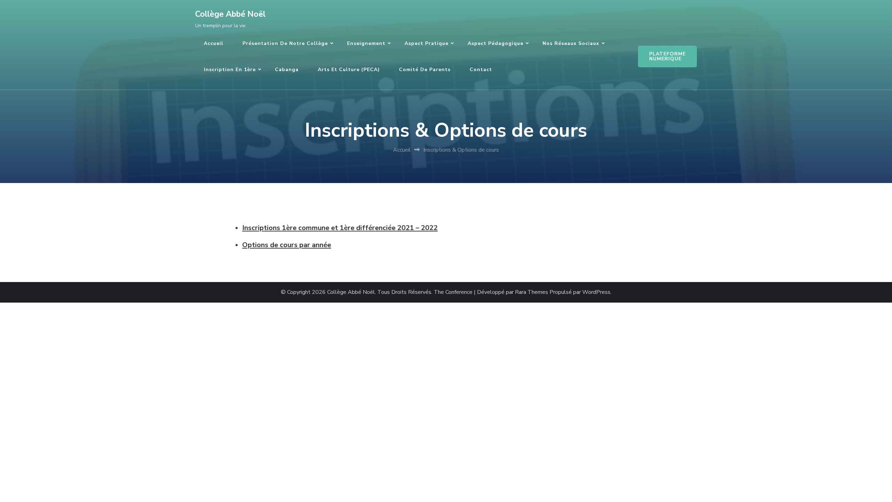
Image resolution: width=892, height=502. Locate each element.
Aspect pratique (426, 43)
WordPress (596, 292)
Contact (481, 69)
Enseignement (366, 43)
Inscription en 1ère (230, 69)
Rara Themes (531, 292)
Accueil (213, 43)
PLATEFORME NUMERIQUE (667, 56)
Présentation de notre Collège (285, 43)
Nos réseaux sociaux (571, 43)
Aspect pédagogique (495, 43)
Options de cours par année (286, 245)
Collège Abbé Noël (230, 14)
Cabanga (287, 69)
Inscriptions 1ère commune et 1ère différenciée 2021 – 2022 (340, 228)
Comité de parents (425, 69)
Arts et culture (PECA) (349, 69)
